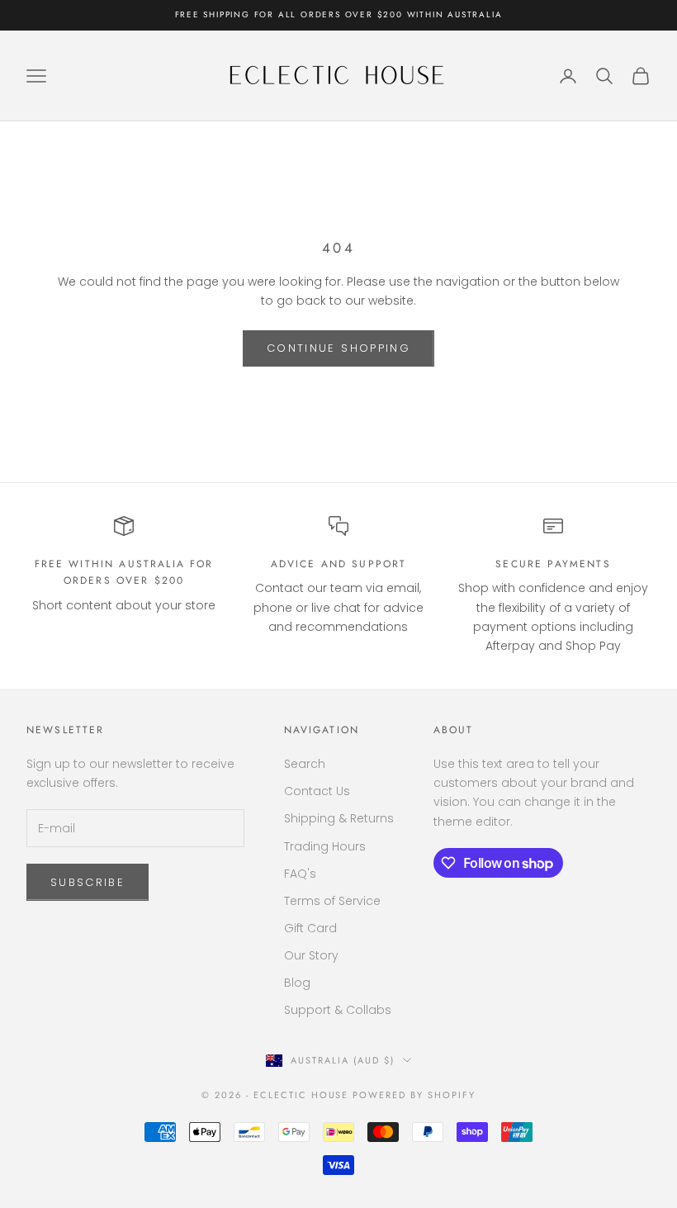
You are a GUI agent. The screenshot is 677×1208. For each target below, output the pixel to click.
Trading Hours (325, 846)
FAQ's (300, 873)
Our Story (311, 955)
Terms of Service (332, 901)
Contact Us (317, 791)
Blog (297, 982)
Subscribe (87, 882)
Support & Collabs (337, 1010)
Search (304, 764)
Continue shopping (338, 348)
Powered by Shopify (414, 1094)
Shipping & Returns (339, 818)
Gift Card (310, 928)
